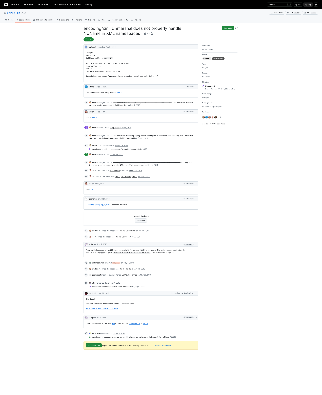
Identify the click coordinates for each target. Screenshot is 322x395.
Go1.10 (122, 231)
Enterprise (75, 4)
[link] (93, 102)
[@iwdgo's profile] (86, 244)
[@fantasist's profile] (86, 47)
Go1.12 (128, 269)
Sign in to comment (163, 345)
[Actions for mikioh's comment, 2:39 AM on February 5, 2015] (196, 112)
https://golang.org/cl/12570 (99, 205)
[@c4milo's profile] (86, 86)
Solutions (28, 4)
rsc (90, 184)
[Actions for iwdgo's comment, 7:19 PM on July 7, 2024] (196, 317)
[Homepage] (6, 5)
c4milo (91, 87)
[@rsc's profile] (86, 183)
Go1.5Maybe (115, 170)
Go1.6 (134, 176)
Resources (43, 4)
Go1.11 (124, 237)
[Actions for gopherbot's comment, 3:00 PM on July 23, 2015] (196, 199)
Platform (15, 4)
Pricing (88, 4)
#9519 (145, 323)
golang (11, 12)
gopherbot (93, 199)
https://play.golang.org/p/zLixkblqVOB (102, 308)
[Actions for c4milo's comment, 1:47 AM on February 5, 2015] (196, 87)
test (113, 323)
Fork (294, 13)
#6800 (119, 92)
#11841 (92, 189)
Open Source (59, 4)
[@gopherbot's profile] (86, 198)
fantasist (92, 47)
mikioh (91, 112)
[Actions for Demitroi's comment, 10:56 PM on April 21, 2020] (196, 293)
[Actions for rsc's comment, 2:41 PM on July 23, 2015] (196, 184)
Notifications (278, 13)
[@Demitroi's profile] (86, 293)
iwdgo (91, 244)
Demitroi (92, 293)
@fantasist (90, 299)
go (18, 12)
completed (114, 127)
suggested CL (134, 323)
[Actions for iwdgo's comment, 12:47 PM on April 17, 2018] (196, 244)
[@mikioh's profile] (86, 111)
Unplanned (132, 275)
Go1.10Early (130, 231)
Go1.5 (117, 176)
